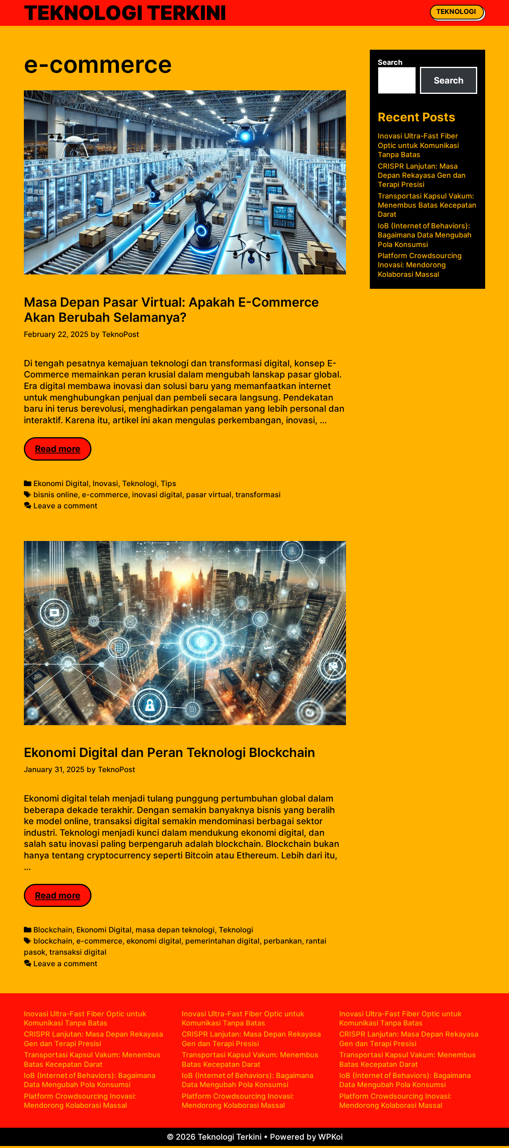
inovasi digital (157, 494)
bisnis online (55, 494)
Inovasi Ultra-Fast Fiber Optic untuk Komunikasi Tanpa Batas (418, 145)
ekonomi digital (153, 941)
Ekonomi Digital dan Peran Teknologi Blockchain (169, 752)
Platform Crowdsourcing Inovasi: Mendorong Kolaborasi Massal (420, 264)
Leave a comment (65, 505)
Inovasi (105, 483)
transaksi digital (78, 952)
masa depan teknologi (175, 929)
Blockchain (52, 929)
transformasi (258, 494)
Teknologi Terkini (125, 13)
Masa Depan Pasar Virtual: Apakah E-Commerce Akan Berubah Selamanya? (171, 309)
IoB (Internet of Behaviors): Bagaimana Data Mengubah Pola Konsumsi (425, 235)
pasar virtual (208, 494)
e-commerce (105, 494)
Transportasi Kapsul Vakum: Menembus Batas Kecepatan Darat (427, 205)
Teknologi (456, 12)
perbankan (283, 941)
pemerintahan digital (222, 941)
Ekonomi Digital (61, 483)
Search (390, 62)
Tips (168, 483)
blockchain (52, 941)
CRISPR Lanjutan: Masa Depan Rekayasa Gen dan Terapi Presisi (422, 175)
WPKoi (330, 1137)
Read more (63, 452)
